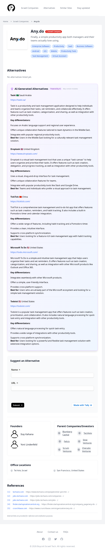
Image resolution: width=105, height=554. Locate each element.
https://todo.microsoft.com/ (24, 252)
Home (5, 21)
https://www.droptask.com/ (23, 153)
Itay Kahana (27, 434)
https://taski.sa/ (18, 99)
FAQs (65, 531)
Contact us (53, 531)
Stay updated (83, 8)
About (40, 531)
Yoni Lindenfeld (29, 444)
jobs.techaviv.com (20, 496)
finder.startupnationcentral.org (26, 504)
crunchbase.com (20, 508)
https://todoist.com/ (20, 306)
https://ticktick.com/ (20, 201)
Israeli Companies (29, 8)
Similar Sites (66, 8)
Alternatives (49, 8)
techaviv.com (18, 492)
